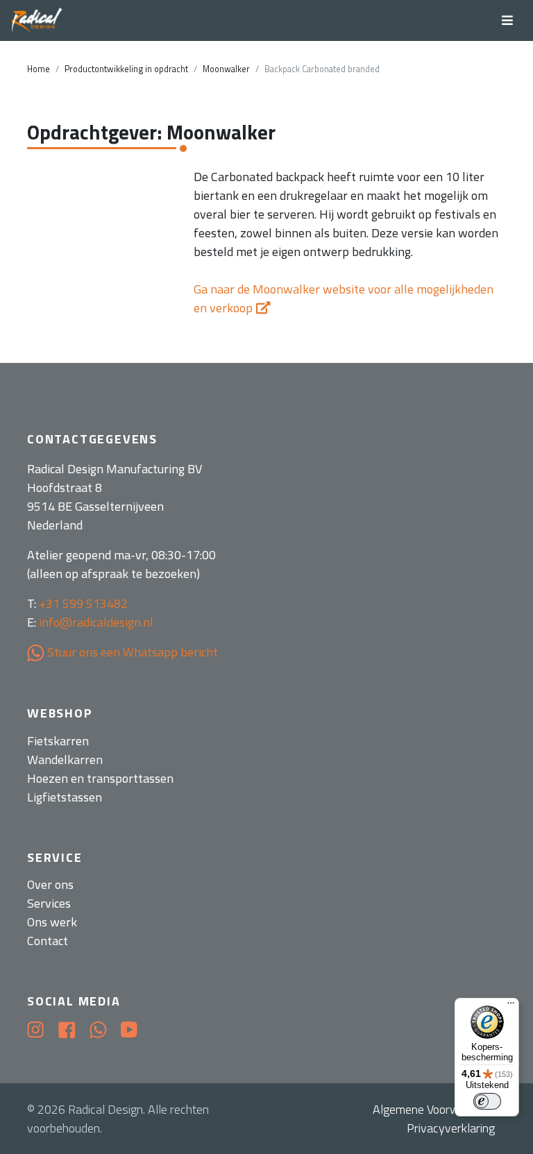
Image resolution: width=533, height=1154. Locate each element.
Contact (47, 940)
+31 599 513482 (83, 603)
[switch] (487, 1101)
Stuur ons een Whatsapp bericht (131, 652)
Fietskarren (58, 740)
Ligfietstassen (64, 797)
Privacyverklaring (451, 1128)
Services (49, 903)
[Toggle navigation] (507, 20)
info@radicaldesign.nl (96, 622)
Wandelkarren (65, 759)
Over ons (50, 884)
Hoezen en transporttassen (100, 778)
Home (38, 69)
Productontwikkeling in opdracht (126, 69)
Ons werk (52, 922)
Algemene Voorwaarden (434, 1109)
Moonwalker (226, 69)
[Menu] (510, 1006)
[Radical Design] (37, 21)
